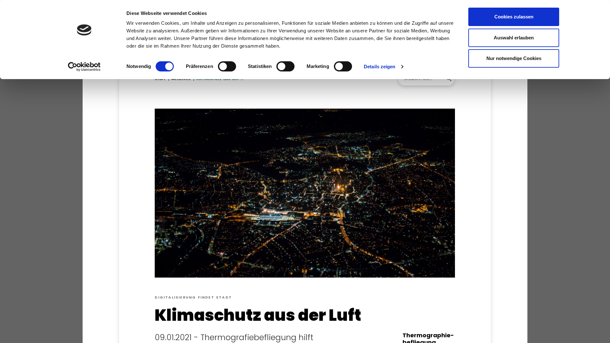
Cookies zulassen (513, 16)
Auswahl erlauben (514, 37)
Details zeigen (379, 66)
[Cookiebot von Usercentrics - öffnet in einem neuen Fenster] (84, 66)
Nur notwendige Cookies (513, 58)
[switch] (227, 66)
